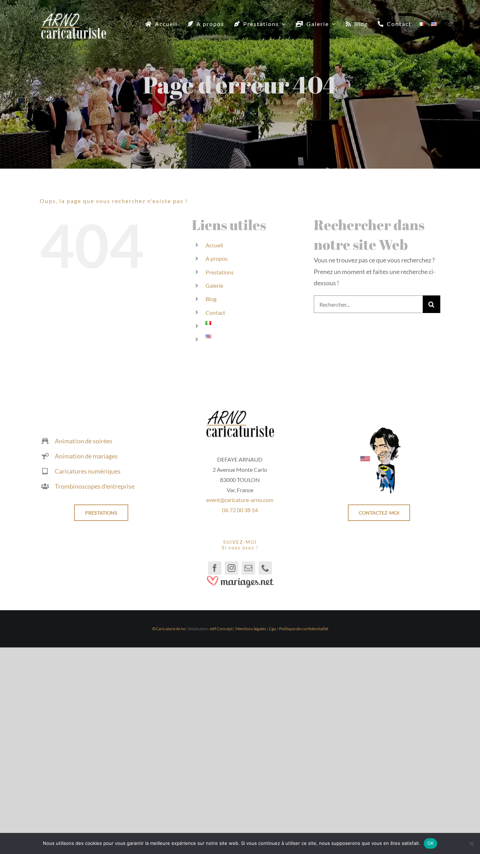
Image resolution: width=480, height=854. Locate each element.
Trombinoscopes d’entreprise (95, 486)
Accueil (214, 245)
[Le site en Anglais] (379, 429)
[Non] (471, 843)
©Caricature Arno (169, 628)
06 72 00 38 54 (240, 510)
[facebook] (214, 568)
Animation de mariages (86, 456)
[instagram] (231, 568)
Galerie (214, 285)
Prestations (220, 272)
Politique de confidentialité (303, 628)
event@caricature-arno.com (239, 499)
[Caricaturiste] (73, 16)
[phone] (265, 568)
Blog (211, 298)
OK (430, 843)
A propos (217, 258)
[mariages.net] (240, 578)
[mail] (248, 568)
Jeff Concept (221, 628)
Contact (215, 312)
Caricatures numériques (88, 471)
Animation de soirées (83, 441)
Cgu (272, 628)
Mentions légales (250, 628)
